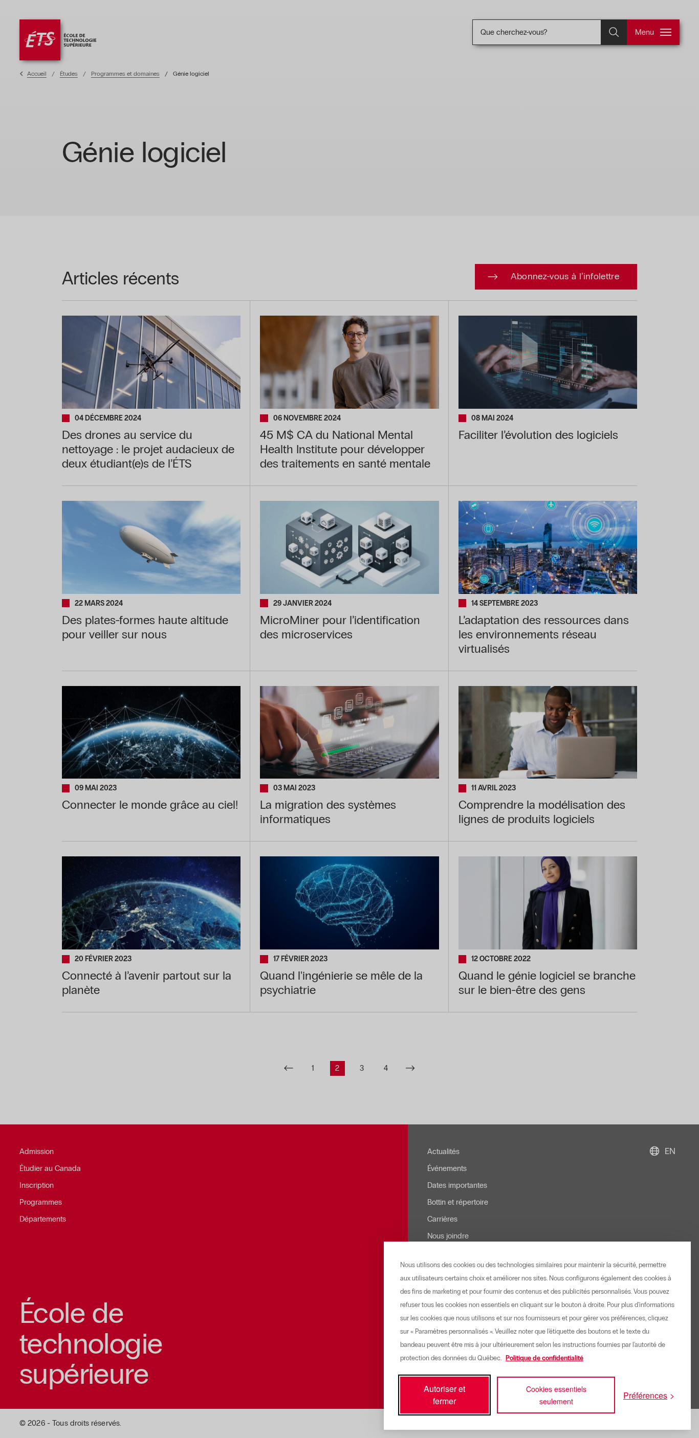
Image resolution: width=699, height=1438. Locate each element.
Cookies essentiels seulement (556, 1395)
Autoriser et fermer (444, 1395)
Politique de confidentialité (544, 1358)
